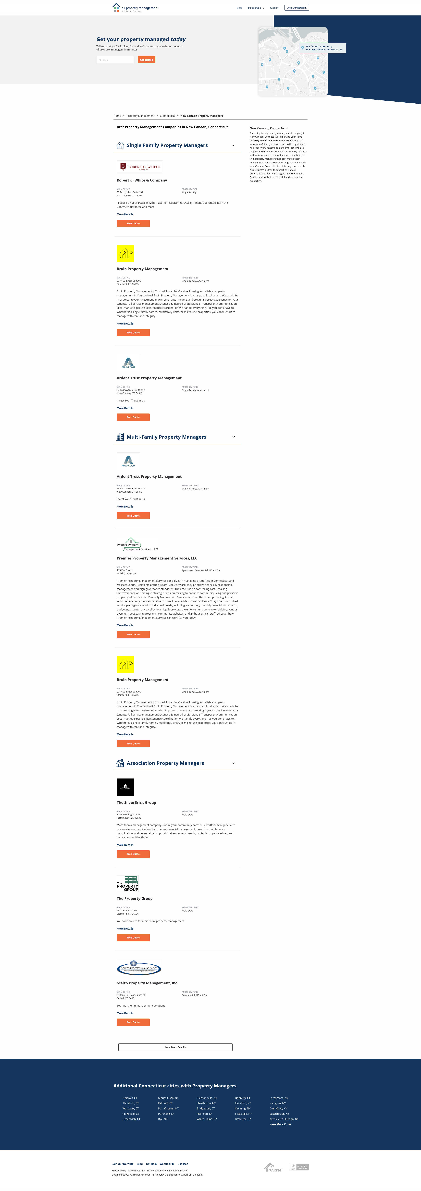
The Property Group (135, 898)
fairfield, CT (165, 1103)
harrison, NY (205, 1114)
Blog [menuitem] (239, 8)
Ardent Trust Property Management (149, 377)
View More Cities (280, 1124)
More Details (125, 214)
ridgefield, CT (131, 1114)
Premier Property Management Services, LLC (157, 558)
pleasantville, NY (207, 1098)
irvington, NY (278, 1103)
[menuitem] (296, 8)
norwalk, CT (130, 1098)
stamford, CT (131, 1103)
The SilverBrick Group (136, 802)
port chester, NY (168, 1108)
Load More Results (175, 1047)
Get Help (151, 1164)
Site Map (183, 1164)
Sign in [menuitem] (274, 8)
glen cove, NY (278, 1108)
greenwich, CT (131, 1119)
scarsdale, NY (243, 1114)
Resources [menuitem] (254, 8)
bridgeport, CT (206, 1108)
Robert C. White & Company (142, 180)
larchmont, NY (279, 1098)
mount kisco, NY (168, 1098)
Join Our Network (123, 1164)
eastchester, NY (279, 1114)
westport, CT (131, 1108)
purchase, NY (166, 1114)
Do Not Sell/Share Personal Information (167, 1170)
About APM (167, 1164)
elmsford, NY (243, 1103)
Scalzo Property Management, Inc (147, 982)
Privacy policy (119, 1170)
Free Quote (133, 223)
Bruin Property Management (143, 268)
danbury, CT (242, 1098)
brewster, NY (243, 1119)
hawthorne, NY (206, 1103)
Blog (140, 1164)
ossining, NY (242, 1108)
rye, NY (162, 1119)
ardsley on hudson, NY (284, 1119)
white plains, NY (207, 1119)
